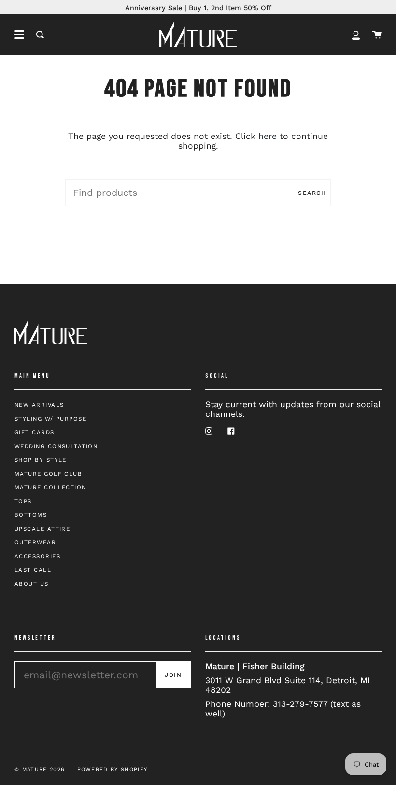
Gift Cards (34, 432)
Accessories (37, 556)
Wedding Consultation (56, 446)
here (267, 136)
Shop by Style (40, 459)
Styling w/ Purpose (50, 418)
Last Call (32, 569)
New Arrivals (39, 404)
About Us (31, 583)
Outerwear (35, 542)
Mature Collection (50, 487)
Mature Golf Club (48, 473)
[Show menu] (19, 35)
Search (312, 193)
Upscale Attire (42, 528)
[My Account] (356, 34)
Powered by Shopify (112, 769)
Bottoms (30, 514)
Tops (23, 501)
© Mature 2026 (39, 769)
